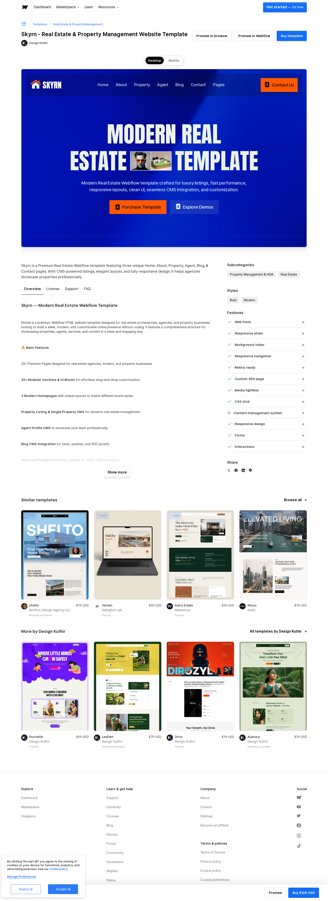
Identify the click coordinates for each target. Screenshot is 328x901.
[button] (67, 7)
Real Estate (289, 274)
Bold (233, 300)
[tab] (32, 289)
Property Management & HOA (252, 274)
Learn (89, 7)
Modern (249, 300)
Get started (284, 7)
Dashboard (42, 7)
